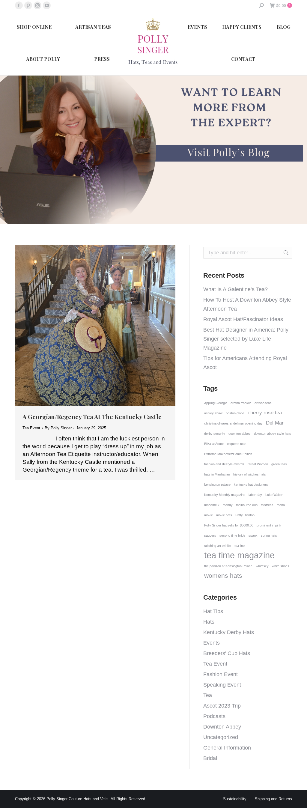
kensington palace (217, 484)
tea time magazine (239, 555)
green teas (279, 464)
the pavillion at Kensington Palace (228, 566)
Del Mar (275, 423)
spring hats (269, 535)
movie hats (224, 515)
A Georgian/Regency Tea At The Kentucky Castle (92, 417)
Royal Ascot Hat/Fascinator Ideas (243, 319)
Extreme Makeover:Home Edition (228, 454)
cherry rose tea (265, 413)
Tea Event (31, 428)
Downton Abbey (222, 727)
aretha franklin (241, 403)
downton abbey (239, 433)
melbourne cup (247, 505)
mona (281, 505)
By (58, 428)
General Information (227, 748)
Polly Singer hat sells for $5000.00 (228, 525)
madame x (211, 505)
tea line (239, 545)
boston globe (235, 413)
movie (208, 515)
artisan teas (263, 403)
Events (211, 643)
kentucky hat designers (251, 484)
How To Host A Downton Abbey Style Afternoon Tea (247, 304)
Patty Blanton (245, 515)
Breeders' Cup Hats (226, 653)
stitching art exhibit (217, 545)
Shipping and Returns (273, 799)
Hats (208, 622)
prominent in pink (269, 525)
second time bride (232, 535)
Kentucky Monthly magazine (224, 494)
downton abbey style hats (272, 433)
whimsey (262, 566)
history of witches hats (249, 474)
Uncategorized (220, 737)
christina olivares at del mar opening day (233, 423)
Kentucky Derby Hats (228, 632)
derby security (214, 433)
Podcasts (214, 716)
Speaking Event (222, 685)
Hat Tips (213, 611)
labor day (255, 494)
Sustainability (234, 799)
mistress (267, 505)
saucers (210, 535)
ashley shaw (213, 413)
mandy (228, 505)
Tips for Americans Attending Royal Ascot (245, 362)
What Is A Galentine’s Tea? (235, 289)
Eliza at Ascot (214, 444)
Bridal (210, 758)
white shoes (280, 566)
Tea (207, 695)
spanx (253, 535)
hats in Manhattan (217, 474)
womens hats (223, 575)
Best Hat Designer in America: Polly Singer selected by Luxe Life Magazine (245, 339)
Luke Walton (274, 494)
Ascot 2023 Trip (222, 706)
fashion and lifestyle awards (224, 464)
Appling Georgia (215, 403)
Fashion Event (220, 674)
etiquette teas (236, 444)
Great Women (258, 464)
